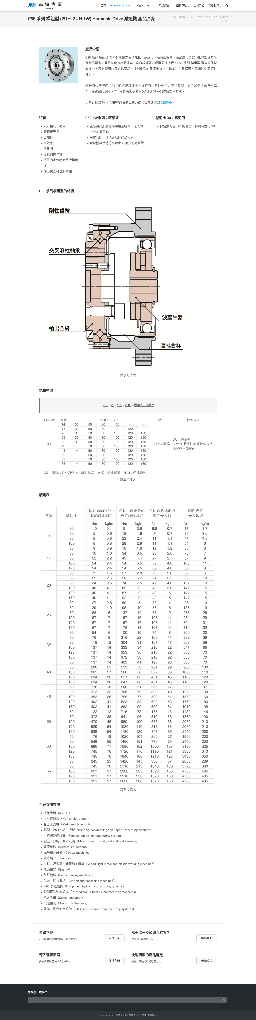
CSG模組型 (164, 102)
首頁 (103, 5)
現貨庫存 (164, 5)
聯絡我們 (213, 5)
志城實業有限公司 (122, 1015)
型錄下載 (181, 5)
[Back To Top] (247, 1011)
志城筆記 (199, 5)
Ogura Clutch (144, 5)
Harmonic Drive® (120, 5)
